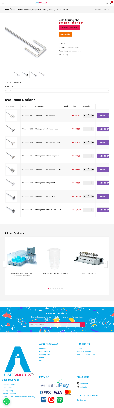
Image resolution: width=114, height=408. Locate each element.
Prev (99, 9)
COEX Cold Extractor (89, 273)
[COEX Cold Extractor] (89, 255)
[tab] (57, 82)
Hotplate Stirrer (63, 9)
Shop (13, 9)
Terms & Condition (9, 394)
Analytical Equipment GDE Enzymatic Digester (21, 274)
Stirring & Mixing (49, 9)
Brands (42, 358)
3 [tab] (53, 288)
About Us (42, 348)
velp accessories (74, 51)
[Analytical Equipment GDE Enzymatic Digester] (21, 255)
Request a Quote (8, 384)
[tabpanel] (21, 262)
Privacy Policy (44, 351)
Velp (65, 51)
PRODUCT (8, 90)
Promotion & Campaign (86, 354)
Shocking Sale (44, 354)
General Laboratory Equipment (29, 9)
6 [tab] (59, 288)
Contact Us (65, 34)
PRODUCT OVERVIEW (13, 82)
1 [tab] (48, 288)
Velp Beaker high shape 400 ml (55, 273)
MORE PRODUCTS (11, 86)
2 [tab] (50, 288)
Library (79, 348)
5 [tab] (57, 288)
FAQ (40, 361)
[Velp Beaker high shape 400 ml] (55, 255)
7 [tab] (62, 288)
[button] (110, 3)
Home (7, 9)
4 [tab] (55, 288)
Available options (69, 28)
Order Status (7, 387)
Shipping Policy (7, 390)
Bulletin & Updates (84, 351)
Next (105, 9)
